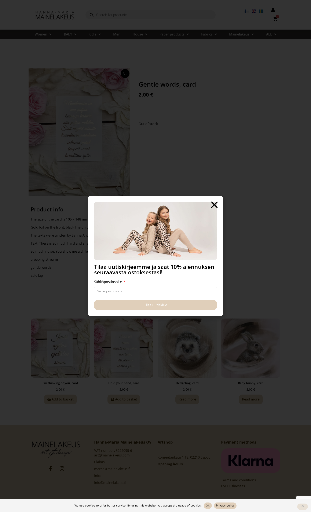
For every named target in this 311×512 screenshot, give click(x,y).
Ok (208, 505)
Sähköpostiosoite (108, 281)
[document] (155, 256)
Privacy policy (225, 505)
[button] (214, 204)
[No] (302, 507)
